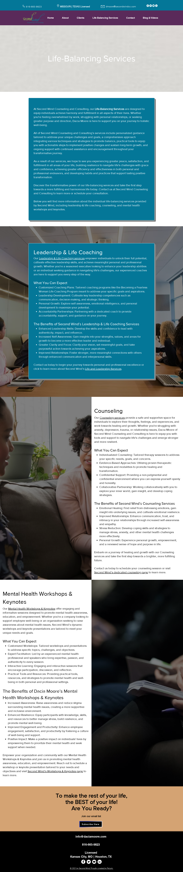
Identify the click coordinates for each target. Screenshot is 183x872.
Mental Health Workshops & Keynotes (31, 608)
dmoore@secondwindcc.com (121, 6)
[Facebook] (148, 5)
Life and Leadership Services (103, 368)
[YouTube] (153, 5)
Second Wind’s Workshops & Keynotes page (55, 771)
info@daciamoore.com (90, 836)
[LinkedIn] (156, 5)
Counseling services (112, 417)
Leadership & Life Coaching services (62, 258)
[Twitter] (150, 5)
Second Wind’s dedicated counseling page (121, 572)
